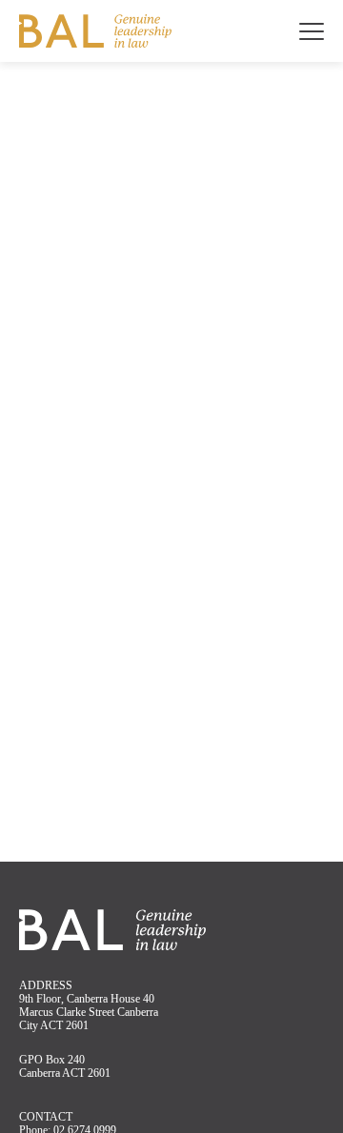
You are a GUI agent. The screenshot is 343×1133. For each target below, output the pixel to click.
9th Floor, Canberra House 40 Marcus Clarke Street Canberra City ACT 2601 (88, 1012)
